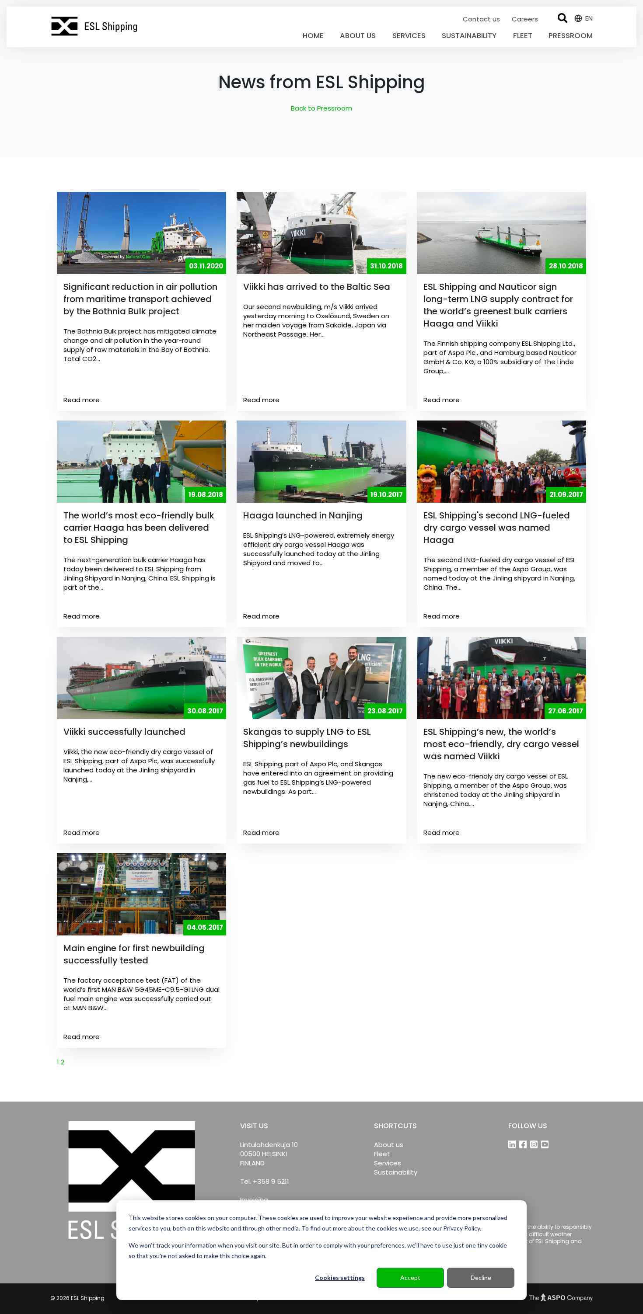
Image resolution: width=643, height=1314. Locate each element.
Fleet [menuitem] (382, 1153)
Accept (410, 1277)
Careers (525, 19)
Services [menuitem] (387, 1163)
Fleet (522, 36)
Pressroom (571, 36)
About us (358, 36)
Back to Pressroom (321, 108)
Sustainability (469, 36)
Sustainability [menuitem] (395, 1172)
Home (313, 36)
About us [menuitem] (388, 1144)
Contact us (482, 19)
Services (409, 36)
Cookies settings (340, 1277)
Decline (481, 1277)
